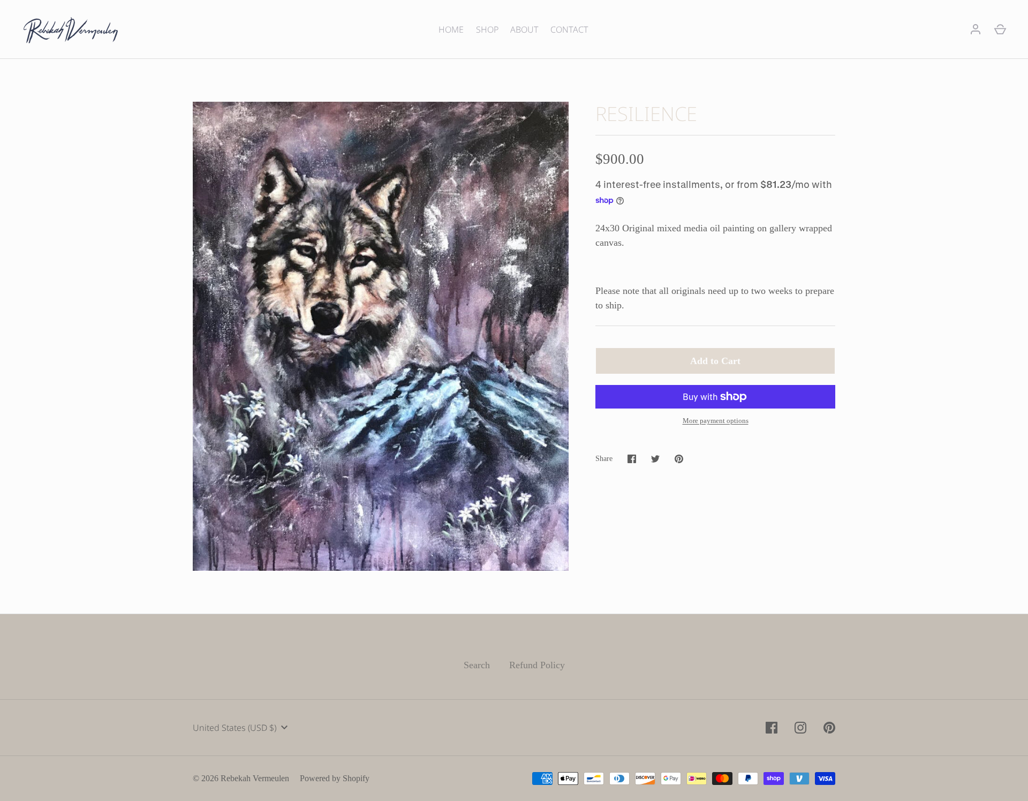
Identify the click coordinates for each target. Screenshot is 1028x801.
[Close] (621, 307)
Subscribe (514, 470)
